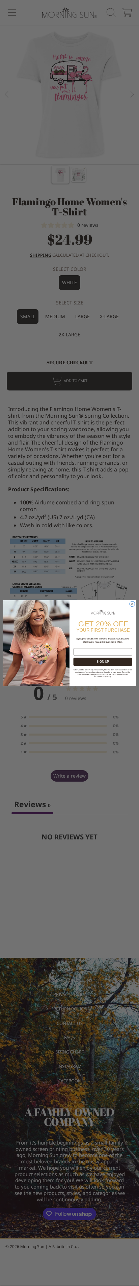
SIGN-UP (102, 661)
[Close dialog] (132, 604)
